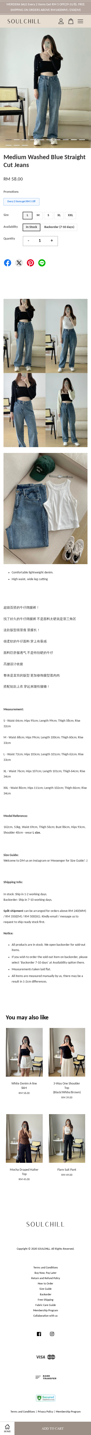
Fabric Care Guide (45, 1305)
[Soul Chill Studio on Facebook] (39, 1336)
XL (59, 215)
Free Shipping (45, 1300)
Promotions (11, 192)
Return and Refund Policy (45, 1278)
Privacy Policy (45, 1411)
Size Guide (45, 1289)
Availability (11, 227)
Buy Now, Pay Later (45, 1273)
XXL (70, 215)
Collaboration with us (45, 1316)
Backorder (45, 1294)
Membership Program (45, 1310)
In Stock (31, 227)
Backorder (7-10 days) (59, 227)
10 (82, 139)
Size (6, 215)
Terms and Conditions (45, 1267)
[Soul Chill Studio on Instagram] (52, 1336)
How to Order (45, 1283)
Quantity (9, 238)
